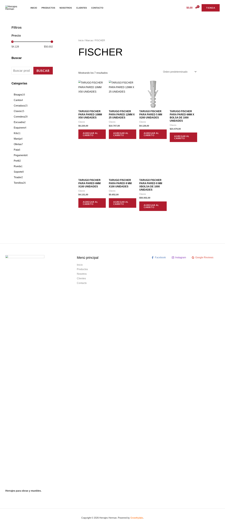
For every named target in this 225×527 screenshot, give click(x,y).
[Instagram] (176, 8)
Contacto (97, 8)
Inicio (33, 8)
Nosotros (66, 8)
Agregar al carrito (90, 134)
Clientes (81, 8)
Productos (48, 8)
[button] (211, 7)
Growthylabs (136, 517)
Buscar (43, 70)
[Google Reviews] (180, 8)
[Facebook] (171, 8)
